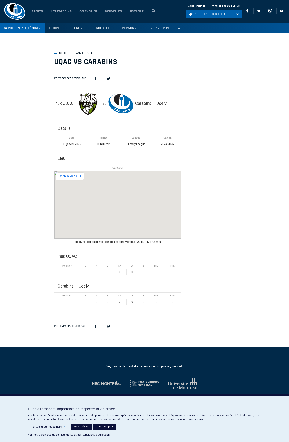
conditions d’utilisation (96, 435)
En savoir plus (161, 28)
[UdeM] (178, 383)
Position (67, 265)
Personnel (131, 28)
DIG (156, 265)
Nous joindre (197, 6)
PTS (172, 265)
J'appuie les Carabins (225, 6)
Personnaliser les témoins (49, 427)
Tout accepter (104, 426)
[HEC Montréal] (106, 383)
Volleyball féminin (24, 28)
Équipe (54, 28)
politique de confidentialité (57, 435)
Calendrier (78, 28)
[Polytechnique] (140, 383)
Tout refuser (81, 426)
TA (119, 265)
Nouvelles (105, 28)
